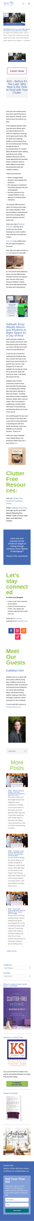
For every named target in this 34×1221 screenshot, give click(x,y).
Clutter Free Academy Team (14, 33)
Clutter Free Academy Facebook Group (14, 500)
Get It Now (17, 1210)
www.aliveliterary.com (13, 707)
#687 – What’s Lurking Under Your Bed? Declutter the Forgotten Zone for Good (16, 793)
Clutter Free (11, 35)
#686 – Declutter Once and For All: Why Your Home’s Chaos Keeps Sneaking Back (16, 853)
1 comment (26, 40)
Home (5, 40)
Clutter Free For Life (22, 35)
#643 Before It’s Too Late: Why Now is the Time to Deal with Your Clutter (16, 30)
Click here (9, 241)
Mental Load (12, 40)
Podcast (18, 40)
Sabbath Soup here (19, 508)
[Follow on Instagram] (17, 630)
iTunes (17, 618)
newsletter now (22, 621)
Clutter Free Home (9, 38)
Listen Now (17, 71)
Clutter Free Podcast (22, 38)
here (7, 253)
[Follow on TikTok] (17, 637)
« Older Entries (11, 951)
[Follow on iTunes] (23, 630)
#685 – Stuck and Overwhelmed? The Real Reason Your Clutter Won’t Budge (16, 911)
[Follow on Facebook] (11, 630)
